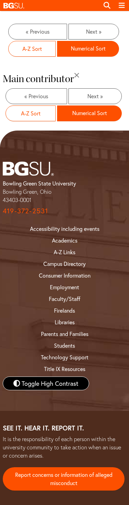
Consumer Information (64, 275)
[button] (49, 5)
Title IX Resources (64, 368)
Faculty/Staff (64, 298)
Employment (64, 287)
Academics (64, 240)
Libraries (65, 322)
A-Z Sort (32, 48)
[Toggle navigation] (122, 5)
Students (64, 345)
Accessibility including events (64, 228)
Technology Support (64, 357)
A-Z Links (64, 252)
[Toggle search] (107, 5)
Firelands (64, 310)
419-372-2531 (25, 210)
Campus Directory (64, 263)
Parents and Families (64, 333)
